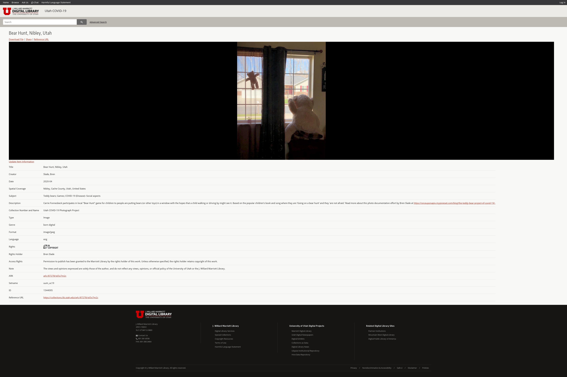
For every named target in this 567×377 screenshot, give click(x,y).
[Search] (82, 22)
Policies (425, 368)
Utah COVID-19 (55, 11)
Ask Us (25, 2)
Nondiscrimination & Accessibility (376, 368)
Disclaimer (412, 368)
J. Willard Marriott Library (147, 324)
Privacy (354, 368)
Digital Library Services (224, 331)
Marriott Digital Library (302, 331)
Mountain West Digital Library (381, 334)
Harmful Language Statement (56, 2)
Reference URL (41, 39)
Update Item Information (21, 161)
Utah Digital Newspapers (302, 334)
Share (29, 39)
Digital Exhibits (298, 338)
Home (6, 2)
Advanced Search (98, 22)
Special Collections (223, 334)
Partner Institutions (377, 331)
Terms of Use (220, 342)
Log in (563, 2)
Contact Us (143, 335)
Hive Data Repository (301, 354)
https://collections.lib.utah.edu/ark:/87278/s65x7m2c (70, 297)
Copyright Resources (224, 338)
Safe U (399, 368)
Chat (36, 2)
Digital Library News (300, 346)
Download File (16, 39)
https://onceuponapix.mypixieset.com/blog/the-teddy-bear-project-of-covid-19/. (454, 203)
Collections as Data (300, 342)
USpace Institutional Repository (305, 350)
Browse (15, 2)
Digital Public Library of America (382, 338)
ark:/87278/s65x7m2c (54, 275)
